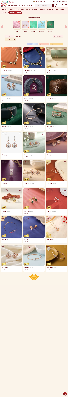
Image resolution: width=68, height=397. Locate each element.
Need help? (64, 1)
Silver (22, 9)
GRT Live (4, 12)
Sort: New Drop (58, 36)
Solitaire (62, 9)
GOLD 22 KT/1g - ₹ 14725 (41, 1)
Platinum (28, 9)
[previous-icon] (66, 26)
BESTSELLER (45, 44)
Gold (11, 9)
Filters (9, 36)
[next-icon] (2, 26)
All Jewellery (5, 9)
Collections (50, 9)
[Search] (53, 5)
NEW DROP (33, 44)
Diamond (17, 9)
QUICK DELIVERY (58, 44)
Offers (56, 9)
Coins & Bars (35, 9)
